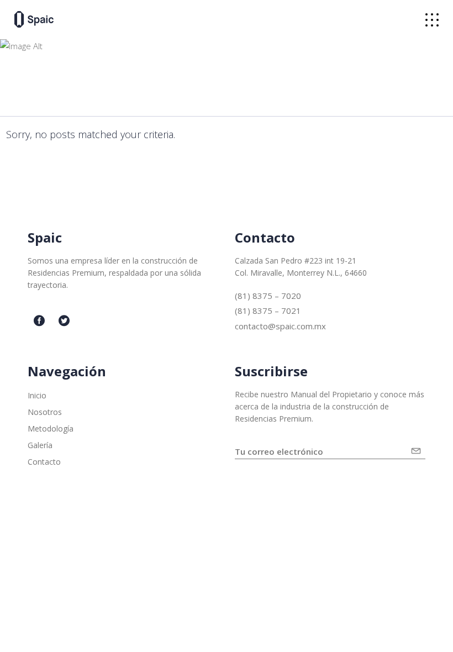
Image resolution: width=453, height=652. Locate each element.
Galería (40, 445)
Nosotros (45, 412)
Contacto (44, 461)
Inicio (37, 395)
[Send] (418, 446)
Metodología (50, 428)
